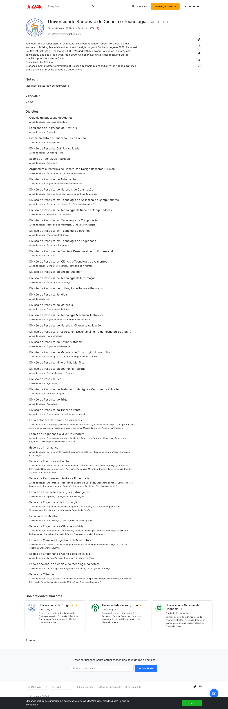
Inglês (81, 496)
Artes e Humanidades (112, 428)
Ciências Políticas (70, 520)
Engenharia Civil (37, 441)
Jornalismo (66, 428)
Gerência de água (55, 393)
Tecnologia (52, 163)
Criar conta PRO (133, 687)
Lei (48, 299)
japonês (50, 496)
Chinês (30, 101)
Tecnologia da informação (59, 204)
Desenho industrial (56, 544)
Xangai (48, 609)
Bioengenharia (53, 530)
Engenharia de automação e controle (64, 183)
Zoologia (78, 530)
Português (36, 687)
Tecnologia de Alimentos (80, 266)
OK (192, 702)
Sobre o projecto (84, 687)
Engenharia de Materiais (85, 194)
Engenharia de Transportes (60, 482)
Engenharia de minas (106, 482)
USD (58, 686)
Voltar (32, 640)
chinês (32, 428)
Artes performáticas (126, 424)
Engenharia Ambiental (83, 486)
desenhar (77, 428)
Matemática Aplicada (109, 578)
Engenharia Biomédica (57, 506)
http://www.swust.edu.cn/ (66, 34)
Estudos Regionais (56, 373)
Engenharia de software (81, 452)
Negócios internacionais (53, 469)
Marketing (93, 469)
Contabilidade (105, 469)
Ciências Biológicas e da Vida (79, 534)
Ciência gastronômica (57, 266)
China (50, 28)
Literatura (96, 428)
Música (86, 428)
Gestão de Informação (57, 452)
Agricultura (52, 383)
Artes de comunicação (104, 424)
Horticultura (67, 530)
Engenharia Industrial (50, 548)
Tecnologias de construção (60, 173)
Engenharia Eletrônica (57, 235)
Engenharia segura (52, 486)
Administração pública (76, 469)
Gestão (50, 255)
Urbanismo (108, 438)
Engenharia (63, 245)
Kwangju (184, 613)
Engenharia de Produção (78, 544)
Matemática (72, 582)
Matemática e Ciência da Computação (80, 578)
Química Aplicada (55, 152)
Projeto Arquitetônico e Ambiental (63, 438)
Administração (53, 520)
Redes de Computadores (59, 214)
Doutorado (44, 85)
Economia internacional (82, 465)
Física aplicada (53, 578)
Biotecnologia (35, 534)
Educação (51, 132)
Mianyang (59, 28)
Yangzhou (113, 609)
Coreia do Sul (172, 613)
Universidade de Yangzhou (120, 605)
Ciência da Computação (84, 204)
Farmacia (59, 534)
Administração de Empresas (42, 472)
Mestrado (31, 85)
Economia (70, 373)
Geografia (67, 486)
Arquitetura (79, 173)
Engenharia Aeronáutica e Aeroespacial (66, 414)
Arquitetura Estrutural (91, 438)
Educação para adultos (58, 122)
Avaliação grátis (165, 6)
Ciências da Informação (59, 510)
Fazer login (192, 6)
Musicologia (52, 424)
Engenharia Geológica (84, 482)
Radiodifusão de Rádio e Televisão (75, 424)
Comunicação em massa (48, 428)
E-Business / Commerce (58, 465)
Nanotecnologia (54, 336)
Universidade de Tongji (54, 605)
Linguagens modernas (66, 496)
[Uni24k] (34, 6)
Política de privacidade (109, 687)
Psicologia (84, 520)
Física (91, 558)
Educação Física (54, 142)
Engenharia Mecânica (79, 319)
